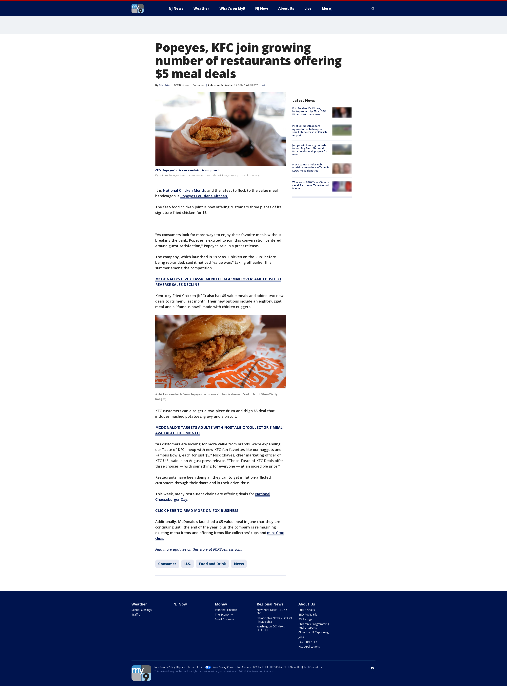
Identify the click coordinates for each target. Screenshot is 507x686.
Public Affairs (306, 610)
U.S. (187, 563)
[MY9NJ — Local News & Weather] (145, 8)
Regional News (270, 604)
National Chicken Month (184, 190)
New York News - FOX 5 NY (272, 611)
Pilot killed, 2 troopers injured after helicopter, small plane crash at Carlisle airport (310, 130)
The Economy (224, 614)
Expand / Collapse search (373, 8)
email (372, 668)
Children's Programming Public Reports (313, 625)
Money (221, 604)
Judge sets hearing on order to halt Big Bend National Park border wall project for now (310, 149)
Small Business (224, 619)
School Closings (142, 610)
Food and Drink (212, 563)
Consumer (198, 85)
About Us (306, 604)
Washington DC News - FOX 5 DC (272, 628)
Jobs (301, 637)
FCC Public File (307, 642)
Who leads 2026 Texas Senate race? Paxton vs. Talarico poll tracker (310, 185)
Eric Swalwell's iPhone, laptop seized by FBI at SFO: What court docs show (309, 111)
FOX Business (181, 85)
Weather (139, 604)
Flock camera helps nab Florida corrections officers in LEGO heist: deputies (311, 167)
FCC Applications (309, 646)
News (239, 563)
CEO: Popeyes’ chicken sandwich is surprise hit (188, 170)
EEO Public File (307, 614)
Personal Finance (226, 610)
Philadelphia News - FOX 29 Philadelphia (274, 619)
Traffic (136, 614)
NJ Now (180, 604)
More (326, 8)
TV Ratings (305, 619)
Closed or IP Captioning (313, 632)
